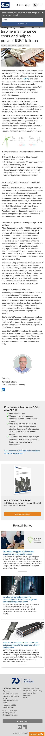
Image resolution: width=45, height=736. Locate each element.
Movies (25, 697)
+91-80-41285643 (11, 710)
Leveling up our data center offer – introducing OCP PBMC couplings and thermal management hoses (20, 599)
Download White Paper (22, 514)
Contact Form (23, 721)
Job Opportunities (29, 693)
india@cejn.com (10, 713)
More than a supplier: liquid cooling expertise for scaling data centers (18, 552)
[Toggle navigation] (41, 5)
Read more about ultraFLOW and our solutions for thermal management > (22, 452)
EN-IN (21, 5)
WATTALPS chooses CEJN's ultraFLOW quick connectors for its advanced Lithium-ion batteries (21, 645)
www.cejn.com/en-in (11, 715)
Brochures (26, 695)
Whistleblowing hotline (31, 688)
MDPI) (26, 78)
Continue (21, 24)
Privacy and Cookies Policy (32, 691)
